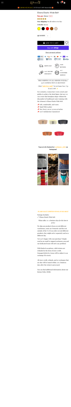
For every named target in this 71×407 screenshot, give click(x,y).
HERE (49, 272)
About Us (39, 304)
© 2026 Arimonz (7, 398)
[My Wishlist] (61, 3)
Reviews (5, 311)
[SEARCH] (58, 3)
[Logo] (35, 3)
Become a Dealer (41, 308)
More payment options (53, 52)
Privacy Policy (7, 304)
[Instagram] (58, 334)
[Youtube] (53, 334)
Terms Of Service (8, 301)
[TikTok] (63, 334)
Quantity (41, 36)
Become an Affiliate (42, 311)
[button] (42, 19)
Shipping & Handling (10, 308)
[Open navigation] (2, 2)
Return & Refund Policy (11, 306)
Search (5, 313)
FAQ (37, 306)
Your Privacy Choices (10, 318)
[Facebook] (37, 334)
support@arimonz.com (58, 241)
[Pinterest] (48, 334)
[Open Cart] (64, 3)
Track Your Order (9, 299)
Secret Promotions (42, 301)
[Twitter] (43, 335)
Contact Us (6, 316)
